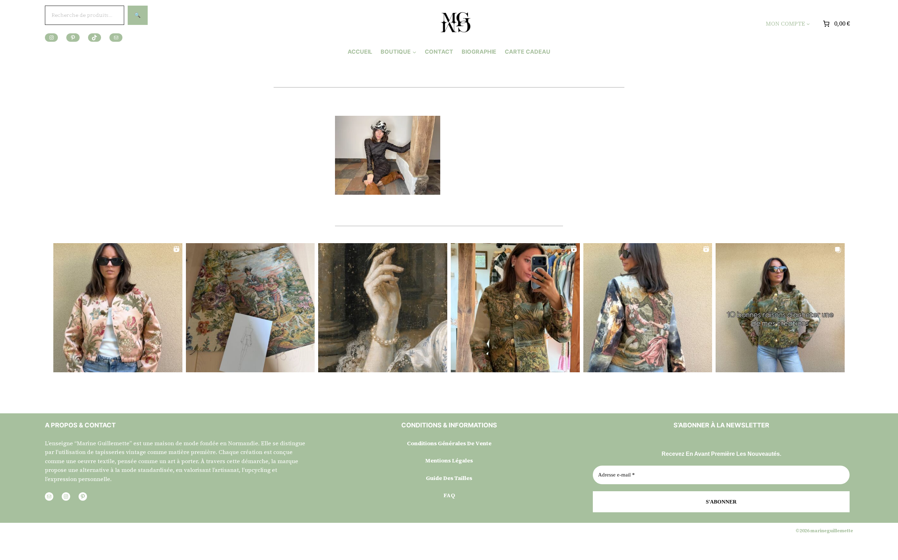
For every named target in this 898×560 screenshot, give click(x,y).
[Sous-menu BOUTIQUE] (414, 52)
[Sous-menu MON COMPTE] (808, 24)
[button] (117, 307)
